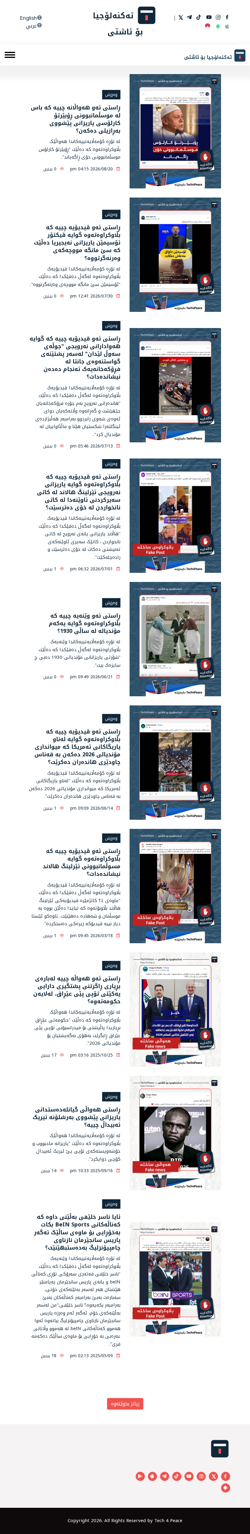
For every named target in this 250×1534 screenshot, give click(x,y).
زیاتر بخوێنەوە (125, 1403)
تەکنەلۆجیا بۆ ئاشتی (118, 23)
